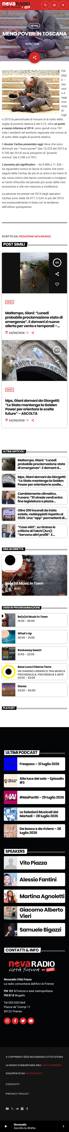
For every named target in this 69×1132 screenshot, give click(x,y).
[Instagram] (7, 1020)
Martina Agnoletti (42, 896)
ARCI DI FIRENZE (52, 1065)
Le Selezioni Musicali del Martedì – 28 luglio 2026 (39, 814)
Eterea (22, 686)
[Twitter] (23, 1020)
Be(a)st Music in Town (24, 583)
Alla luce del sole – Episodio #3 (42, 780)
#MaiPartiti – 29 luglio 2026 (42, 797)
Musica (11, 572)
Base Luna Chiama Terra (34, 667)
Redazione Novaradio (35, 236)
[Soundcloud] (17, 1109)
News (34, 26)
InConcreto (33, 1073)
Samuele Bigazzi (40, 929)
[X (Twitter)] (12, 1109)
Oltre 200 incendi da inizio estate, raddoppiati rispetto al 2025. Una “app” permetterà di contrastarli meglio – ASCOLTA (41, 516)
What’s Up (25, 633)
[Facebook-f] (15, 1020)
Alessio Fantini (38, 879)
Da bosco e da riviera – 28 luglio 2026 (40, 830)
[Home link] (16, 5)
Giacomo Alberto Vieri (41, 913)
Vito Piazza (33, 863)
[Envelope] (30, 1020)
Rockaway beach (29, 650)
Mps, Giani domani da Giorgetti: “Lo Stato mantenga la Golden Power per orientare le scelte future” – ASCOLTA (32, 407)
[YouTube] (7, 1109)
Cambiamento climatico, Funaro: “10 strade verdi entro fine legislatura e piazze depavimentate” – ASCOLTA (40, 499)
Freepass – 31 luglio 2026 (39, 764)
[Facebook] (27, 1109)
